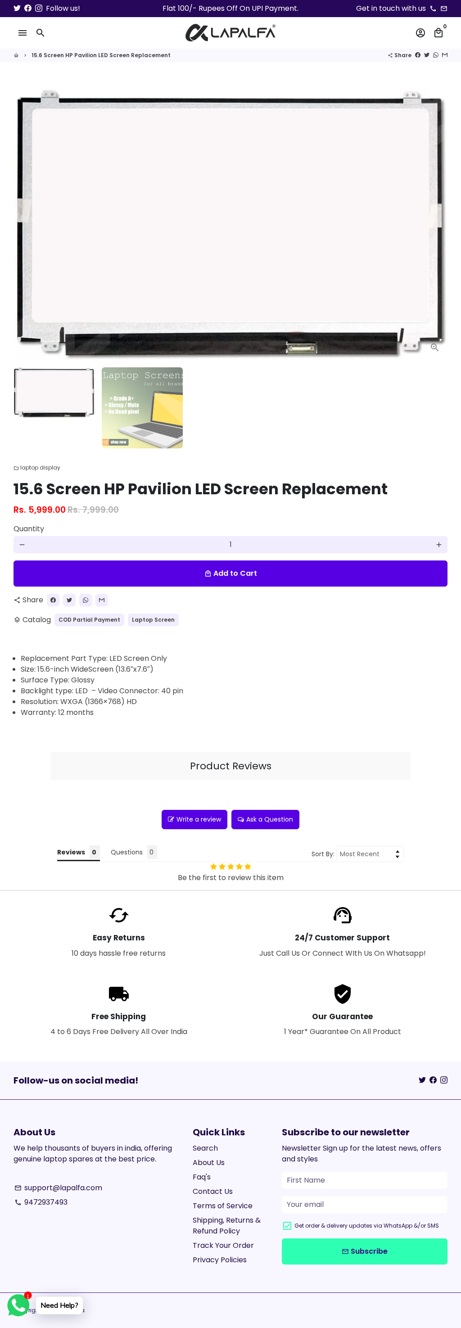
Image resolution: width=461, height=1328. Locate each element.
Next (435, 224)
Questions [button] (127, 852)
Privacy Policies (220, 1260)
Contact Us (213, 1191)
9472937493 (41, 1202)
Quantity (29, 529)
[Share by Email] (444, 55)
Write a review (198, 819)
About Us (209, 1162)
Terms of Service (223, 1206)
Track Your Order (223, 1245)
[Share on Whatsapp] (435, 55)
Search (205, 1148)
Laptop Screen (153, 619)
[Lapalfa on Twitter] (17, 8)
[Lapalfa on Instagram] (38, 8)
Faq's (202, 1177)
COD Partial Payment (89, 619)
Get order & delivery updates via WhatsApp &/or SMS (366, 1225)
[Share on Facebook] (417, 55)
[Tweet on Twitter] (426, 55)
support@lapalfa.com (58, 1188)
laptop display (37, 467)
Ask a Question (269, 819)
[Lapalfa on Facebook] (28, 8)
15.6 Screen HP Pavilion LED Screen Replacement (101, 55)
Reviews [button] (71, 852)
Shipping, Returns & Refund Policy (227, 1225)
